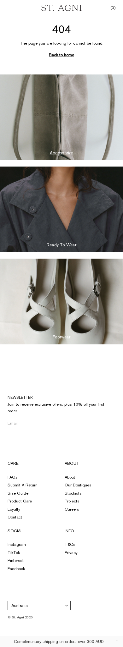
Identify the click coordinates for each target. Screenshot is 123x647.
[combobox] (39, 605)
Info (69, 531)
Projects (72, 501)
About (72, 463)
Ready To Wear (61, 244)
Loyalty (14, 509)
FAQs (13, 477)
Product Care (20, 501)
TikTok (14, 552)
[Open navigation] (10, 8)
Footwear (61, 336)
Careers (72, 509)
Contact (15, 517)
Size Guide (18, 493)
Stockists (73, 493)
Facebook (16, 568)
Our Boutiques (78, 485)
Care (13, 463)
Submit (103, 423)
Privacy (71, 552)
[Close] (117, 641)
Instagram (17, 544)
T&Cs (70, 544)
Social (15, 531)
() (112, 8)
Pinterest (16, 560)
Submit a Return (23, 485)
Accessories (61, 152)
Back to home (61, 54)
